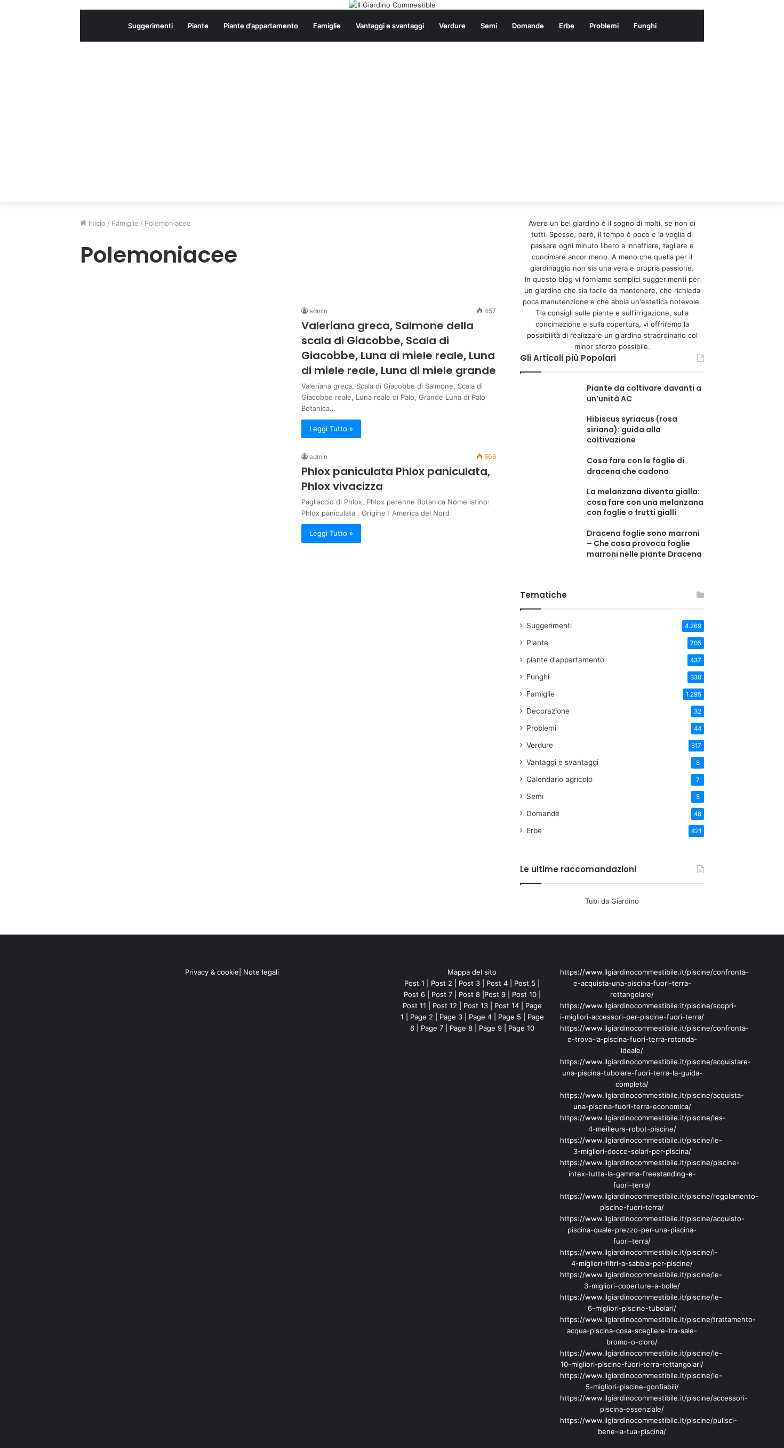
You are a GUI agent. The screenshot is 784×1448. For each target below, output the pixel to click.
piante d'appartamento (565, 659)
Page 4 (480, 1016)
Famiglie (327, 25)
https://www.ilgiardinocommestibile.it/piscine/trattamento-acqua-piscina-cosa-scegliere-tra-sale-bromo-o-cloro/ (658, 1330)
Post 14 (506, 1005)
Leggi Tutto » (331, 428)
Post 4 (497, 983)
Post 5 (524, 983)
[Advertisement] (392, 121)
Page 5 (509, 1016)
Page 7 (432, 1028)
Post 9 (495, 994)
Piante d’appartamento (260, 25)
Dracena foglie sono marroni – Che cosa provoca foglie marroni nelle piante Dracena (644, 543)
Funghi (645, 25)
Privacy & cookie (212, 972)
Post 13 (475, 1005)
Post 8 (469, 994)
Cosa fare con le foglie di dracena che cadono (635, 466)
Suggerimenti (150, 25)
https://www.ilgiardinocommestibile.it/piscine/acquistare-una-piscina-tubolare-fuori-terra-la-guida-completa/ (655, 1072)
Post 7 (441, 994)
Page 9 (490, 1028)
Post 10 (524, 994)
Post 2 (441, 983)
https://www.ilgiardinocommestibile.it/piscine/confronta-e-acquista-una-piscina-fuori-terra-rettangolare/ (654, 983)
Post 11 (414, 1005)
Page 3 (450, 1016)
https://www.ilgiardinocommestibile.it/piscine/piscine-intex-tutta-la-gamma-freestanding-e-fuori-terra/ (650, 1173)
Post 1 (414, 983)
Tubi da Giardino (612, 901)
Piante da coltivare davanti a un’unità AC (644, 393)
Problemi (604, 25)
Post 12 (445, 1005)
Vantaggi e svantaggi (390, 25)
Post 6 (414, 994)
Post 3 (469, 983)
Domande (528, 25)
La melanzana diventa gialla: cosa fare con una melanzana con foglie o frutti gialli (645, 502)
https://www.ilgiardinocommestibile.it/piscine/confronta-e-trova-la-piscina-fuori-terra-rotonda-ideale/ (654, 1039)
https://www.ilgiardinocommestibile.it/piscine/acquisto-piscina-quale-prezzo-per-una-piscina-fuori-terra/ (652, 1229)
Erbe (566, 25)
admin (318, 311)
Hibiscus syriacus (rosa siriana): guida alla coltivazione (632, 429)
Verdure (452, 25)
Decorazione (548, 711)
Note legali (261, 972)
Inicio (96, 223)
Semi (489, 25)
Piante (198, 25)
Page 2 (421, 1016)
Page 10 (521, 1028)
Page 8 (461, 1028)
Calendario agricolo (559, 779)
